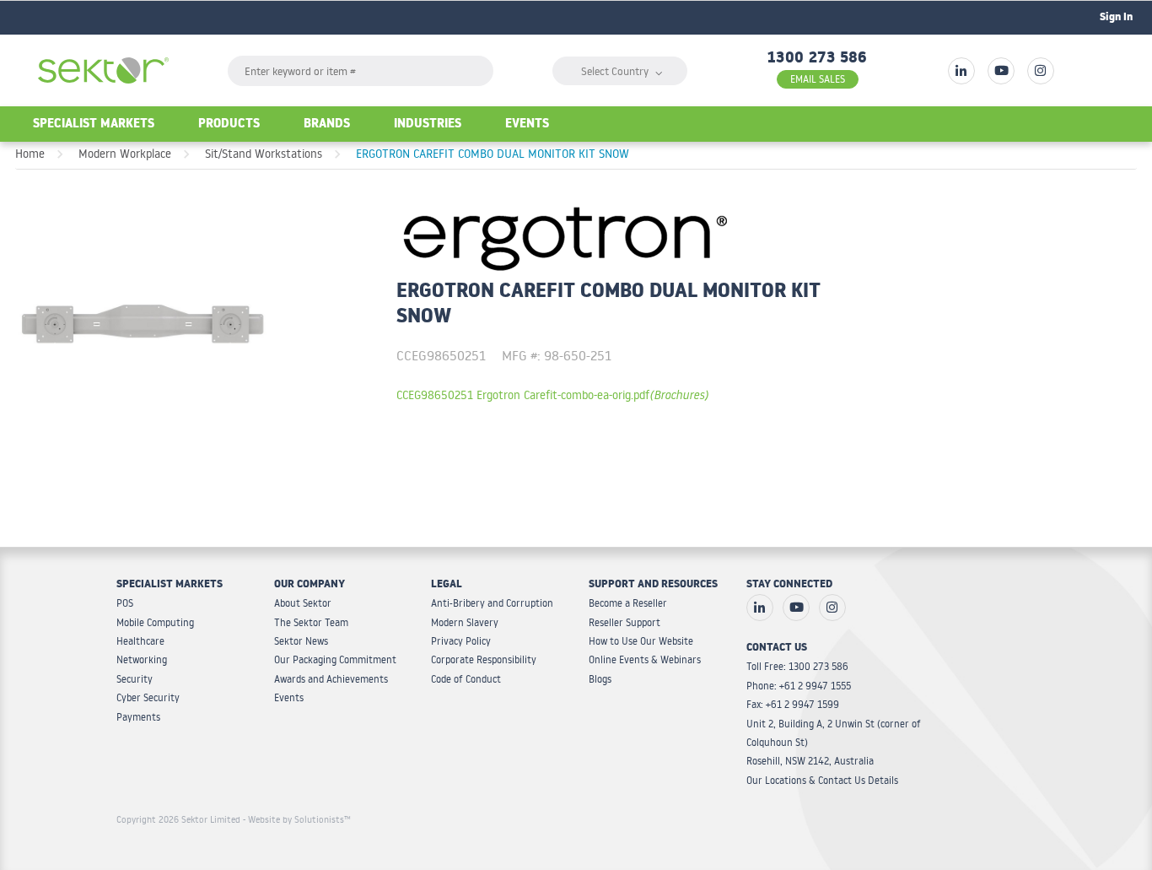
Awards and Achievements (331, 679)
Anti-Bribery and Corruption (492, 603)
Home (30, 153)
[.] (961, 70)
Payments (138, 717)
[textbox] (360, 71)
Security (134, 679)
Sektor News (301, 641)
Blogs (600, 679)
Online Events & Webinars (645, 659)
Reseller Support (624, 622)
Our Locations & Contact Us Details (822, 780)
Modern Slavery (464, 622)
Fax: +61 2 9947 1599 (792, 704)
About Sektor (302, 603)
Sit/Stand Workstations (263, 153)
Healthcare (140, 641)
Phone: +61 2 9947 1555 (798, 685)
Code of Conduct (466, 679)
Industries (427, 125)
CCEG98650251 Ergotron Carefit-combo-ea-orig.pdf (552, 394)
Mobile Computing (155, 622)
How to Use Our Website (641, 641)
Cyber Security (148, 697)
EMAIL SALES (817, 79)
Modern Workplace (124, 153)
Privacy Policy (461, 641)
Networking (141, 659)
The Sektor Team (311, 622)
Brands (327, 125)
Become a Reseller (628, 603)
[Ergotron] (565, 235)
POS (124, 603)
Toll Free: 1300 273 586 (797, 666)
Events (527, 125)
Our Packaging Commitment (335, 659)
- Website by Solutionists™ (297, 819)
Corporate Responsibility (483, 659)
